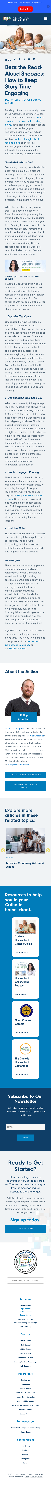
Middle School (26, 1312)
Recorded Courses (25, 1319)
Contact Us (25, 1380)
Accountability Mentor (26, 1401)
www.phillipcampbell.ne (18, 764)
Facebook (26, 1446)
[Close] (48, 6)
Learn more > (21, 952)
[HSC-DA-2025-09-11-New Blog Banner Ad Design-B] (25, 269)
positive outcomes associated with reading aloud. (24, 121)
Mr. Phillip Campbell (14, 728)
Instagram (25, 1459)
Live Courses (25, 1305)
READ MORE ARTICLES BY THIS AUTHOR (25, 775)
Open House (25, 1388)
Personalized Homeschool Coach (25, 1405)
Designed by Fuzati (34, 1477)
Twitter (25, 1463)
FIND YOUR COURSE (25, 1229)
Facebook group (17, 648)
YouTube (25, 1450)
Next (47, 850)
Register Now (25, 9)
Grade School (25, 1315)
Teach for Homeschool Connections (25, 1428)
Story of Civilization (35, 735)
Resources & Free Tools (25, 1393)
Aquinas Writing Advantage (25, 1323)
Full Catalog (25, 1327)
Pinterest (25, 1454)
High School (26, 1309)
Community (25, 1384)
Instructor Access (25, 1410)
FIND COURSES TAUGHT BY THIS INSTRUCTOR (25, 786)
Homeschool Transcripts (25, 1397)
